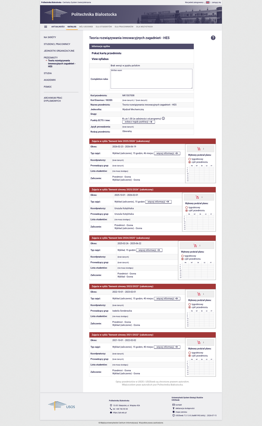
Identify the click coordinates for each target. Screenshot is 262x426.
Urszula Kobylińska (124, 208)
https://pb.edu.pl (120, 413)
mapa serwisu (181, 412)
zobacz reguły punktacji (136, 121)
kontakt (179, 405)
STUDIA (48, 73)
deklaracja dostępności (185, 408)
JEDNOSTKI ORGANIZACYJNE (59, 50)
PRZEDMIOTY (51, 57)
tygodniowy (197, 159)
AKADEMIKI (50, 80)
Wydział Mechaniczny (133, 109)
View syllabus (100, 59)
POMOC (48, 86)
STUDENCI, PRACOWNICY (57, 44)
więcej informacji (165, 153)
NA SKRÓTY (50, 37)
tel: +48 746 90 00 (120, 409)
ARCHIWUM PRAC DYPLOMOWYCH (53, 99)
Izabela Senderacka (122, 310)
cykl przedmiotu (199, 162)
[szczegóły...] (203, 148)
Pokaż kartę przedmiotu (106, 53)
